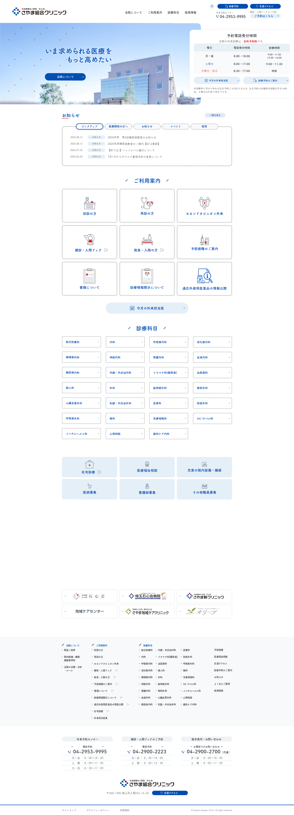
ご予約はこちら (263, 16)
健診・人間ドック (103, 670)
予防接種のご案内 (103, 684)
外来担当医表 (100, 718)
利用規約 (124, 810)
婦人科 (70, 387)
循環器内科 (72, 357)
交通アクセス (220, 663)
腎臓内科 (158, 357)
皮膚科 (157, 403)
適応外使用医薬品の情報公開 (108, 704)
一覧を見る (215, 115)
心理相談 (114, 434)
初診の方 (98, 650)
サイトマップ (69, 810)
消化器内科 (203, 342)
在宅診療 (98, 711)
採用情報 (190, 12)
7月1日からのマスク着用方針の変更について (135, 156)
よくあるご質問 (222, 683)
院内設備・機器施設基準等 (72, 658)
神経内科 (115, 357)
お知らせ (218, 677)
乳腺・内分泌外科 (120, 403)
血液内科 (202, 357)
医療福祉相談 (220, 656)
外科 (112, 388)
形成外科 (202, 403)
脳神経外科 (160, 388)
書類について (100, 690)
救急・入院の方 (102, 677)
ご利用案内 (155, 12)
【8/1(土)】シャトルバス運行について (131, 150)
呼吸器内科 (160, 342)
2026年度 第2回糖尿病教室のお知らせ (132, 137)
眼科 (112, 418)
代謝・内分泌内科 (120, 372)
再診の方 (98, 656)
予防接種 (218, 649)
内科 (112, 342)
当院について (133, 12)
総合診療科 (72, 342)
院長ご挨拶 (69, 650)
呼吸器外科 (72, 418)
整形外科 (202, 388)
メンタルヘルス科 (76, 433)
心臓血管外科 (74, 403)
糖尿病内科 (72, 372)
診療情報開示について (105, 697)
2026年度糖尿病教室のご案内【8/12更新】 (134, 144)
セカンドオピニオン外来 (106, 663)
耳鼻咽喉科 (160, 418)
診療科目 (173, 12)
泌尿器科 (202, 372)
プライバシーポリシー (98, 810)
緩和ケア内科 (161, 434)
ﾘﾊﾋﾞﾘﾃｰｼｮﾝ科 (205, 418)
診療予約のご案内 (223, 670)
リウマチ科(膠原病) (165, 372)
